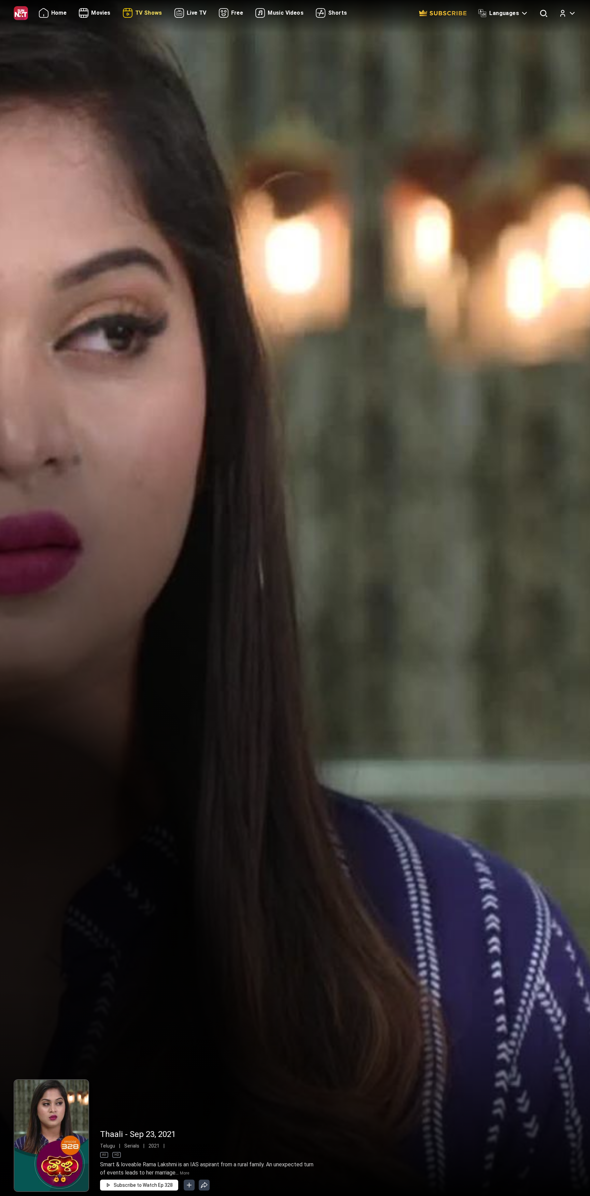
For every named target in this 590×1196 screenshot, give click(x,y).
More (184, 1173)
